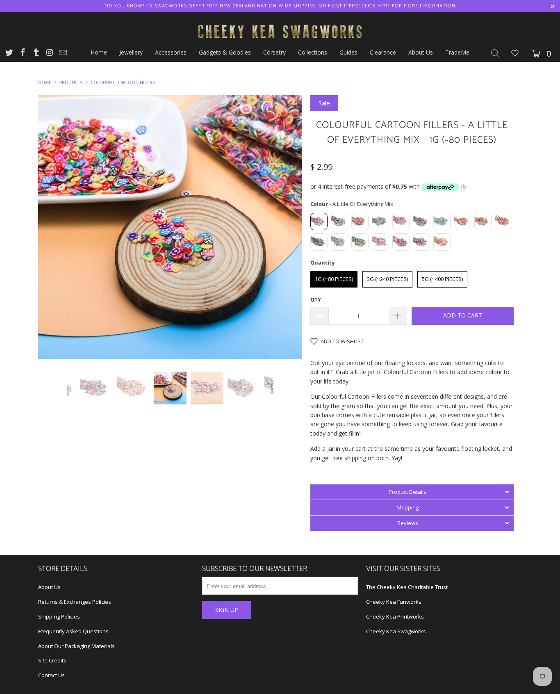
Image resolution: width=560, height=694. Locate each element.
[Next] (288, 227)
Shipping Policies (59, 616)
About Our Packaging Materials (76, 646)
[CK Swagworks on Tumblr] (35, 53)
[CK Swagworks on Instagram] (49, 53)
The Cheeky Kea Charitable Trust (407, 587)
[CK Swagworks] (280, 21)
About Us (49, 587)
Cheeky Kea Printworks (395, 616)
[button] (412, 492)
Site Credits (52, 660)
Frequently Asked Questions (73, 631)
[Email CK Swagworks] (62, 53)
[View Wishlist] (515, 54)
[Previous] (52, 227)
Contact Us (51, 675)
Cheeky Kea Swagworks (396, 631)
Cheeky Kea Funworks (393, 601)
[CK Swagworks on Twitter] (8, 53)
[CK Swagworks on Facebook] (22, 53)
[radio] (319, 221)
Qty (315, 299)
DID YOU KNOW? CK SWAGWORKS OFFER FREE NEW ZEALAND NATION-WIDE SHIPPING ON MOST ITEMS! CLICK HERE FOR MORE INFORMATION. (280, 6)
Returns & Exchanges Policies (74, 601)
